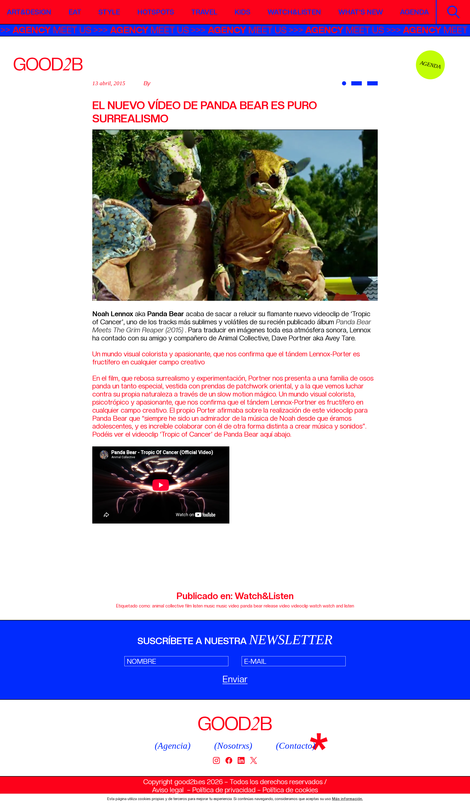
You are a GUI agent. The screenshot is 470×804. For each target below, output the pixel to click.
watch (315, 605)
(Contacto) (295, 746)
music (209, 605)
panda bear (251, 605)
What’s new (360, 12)
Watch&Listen (294, 12)
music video (227, 605)
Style (109, 12)
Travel (204, 12)
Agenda (414, 12)
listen (198, 605)
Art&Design (29, 12)
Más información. (347, 799)
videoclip (299, 605)
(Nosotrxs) (233, 746)
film (188, 605)
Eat (75, 12)
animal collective (168, 605)
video (284, 605)
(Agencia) (172, 746)
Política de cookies (290, 790)
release (271, 605)
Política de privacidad (224, 790)
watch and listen (338, 605)
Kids (242, 12)
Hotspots (155, 12)
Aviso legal (168, 790)
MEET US (76, 29)
